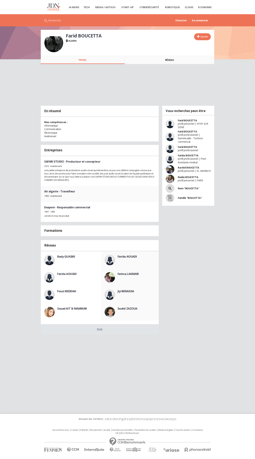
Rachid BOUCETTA (188, 167)
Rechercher (54, 20)
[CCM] (73, 450)
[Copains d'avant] (133, 450)
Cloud (189, 7)
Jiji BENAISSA (126, 291)
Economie (205, 7)
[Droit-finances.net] (115, 450)
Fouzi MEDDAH (66, 291)
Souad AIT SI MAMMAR (72, 308)
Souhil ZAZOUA (128, 308)
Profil (83, 60)
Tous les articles (182, 430)
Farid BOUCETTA (187, 120)
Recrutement (95, 430)
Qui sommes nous (60, 430)
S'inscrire (181, 20)
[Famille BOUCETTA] (170, 198)
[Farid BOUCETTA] (53, 42)
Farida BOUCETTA (188, 155)
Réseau (169, 60)
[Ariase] (171, 450)
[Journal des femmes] (53, 450)
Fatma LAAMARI (128, 274)
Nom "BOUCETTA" (188, 188)
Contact (74, 430)
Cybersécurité (149, 7)
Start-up (127, 7)
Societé (107, 430)
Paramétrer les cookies (145, 430)
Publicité (84, 430)
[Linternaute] (94, 449)
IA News (74, 7)
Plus (99, 329)
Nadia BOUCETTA (188, 177)
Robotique (172, 7)
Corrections (197, 430)
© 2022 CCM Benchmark (127, 433)
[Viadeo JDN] (152, 450)
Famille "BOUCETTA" (190, 198)
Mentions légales (165, 430)
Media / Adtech (105, 7)
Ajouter (204, 36)
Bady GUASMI (66, 256)
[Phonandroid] (198, 450)
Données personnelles (122, 430)
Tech (86, 7)
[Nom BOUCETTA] (170, 188)
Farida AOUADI (127, 256)
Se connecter (200, 20)
